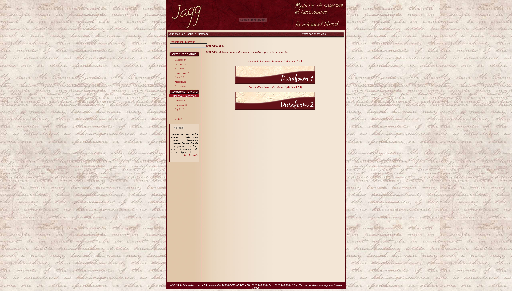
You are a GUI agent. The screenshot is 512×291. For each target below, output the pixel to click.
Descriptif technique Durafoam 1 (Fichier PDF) (275, 61)
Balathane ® (180, 64)
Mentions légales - (323, 285)
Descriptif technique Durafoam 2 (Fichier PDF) (275, 87)
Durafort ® (180, 100)
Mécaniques (180, 82)
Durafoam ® (181, 105)
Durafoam (203, 33)
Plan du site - (305, 285)
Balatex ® (179, 68)
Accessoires (180, 86)
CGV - (295, 285)
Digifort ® (180, 109)
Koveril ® (179, 77)
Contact (178, 119)
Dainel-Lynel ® (182, 73)
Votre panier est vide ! (314, 33)
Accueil (190, 33)
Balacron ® (180, 60)
